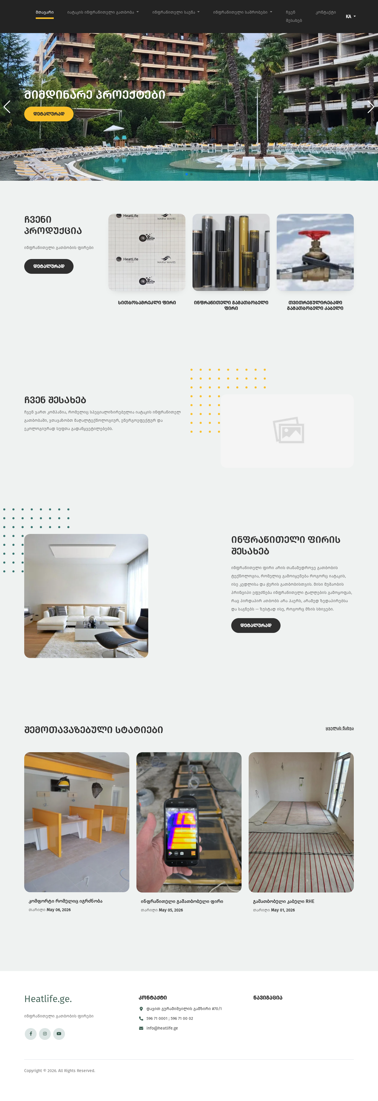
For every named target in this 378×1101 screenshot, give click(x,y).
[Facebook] (31, 1034)
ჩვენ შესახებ (294, 16)
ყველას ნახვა (340, 728)
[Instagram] (45, 1034)
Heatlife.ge (48, 998)
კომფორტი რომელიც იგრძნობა (65, 901)
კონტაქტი (326, 12)
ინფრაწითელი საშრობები (241, 12)
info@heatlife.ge (162, 1028)
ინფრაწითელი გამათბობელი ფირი (182, 901)
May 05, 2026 (171, 910)
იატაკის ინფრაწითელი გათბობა (101, 12)
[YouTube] (59, 1034)
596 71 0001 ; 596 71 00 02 (169, 1018)
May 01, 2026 (283, 910)
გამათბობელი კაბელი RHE (283, 901)
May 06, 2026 (59, 909)
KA (349, 16)
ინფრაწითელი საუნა (174, 12)
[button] (371, 106)
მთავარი (45, 12)
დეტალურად (48, 114)
